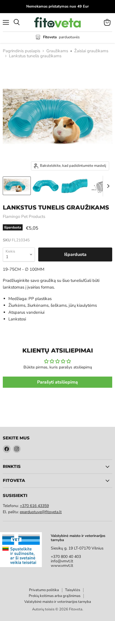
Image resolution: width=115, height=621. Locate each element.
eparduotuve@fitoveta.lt (41, 512)
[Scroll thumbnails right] (107, 186)
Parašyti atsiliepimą (57, 382)
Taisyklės (72, 590)
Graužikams (57, 51)
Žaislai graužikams (91, 51)
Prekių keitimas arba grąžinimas (54, 595)
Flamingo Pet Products (24, 216)
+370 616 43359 (34, 505)
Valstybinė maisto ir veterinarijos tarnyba (57, 601)
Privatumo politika (44, 590)
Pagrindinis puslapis (21, 51)
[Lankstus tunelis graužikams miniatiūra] (16, 186)
